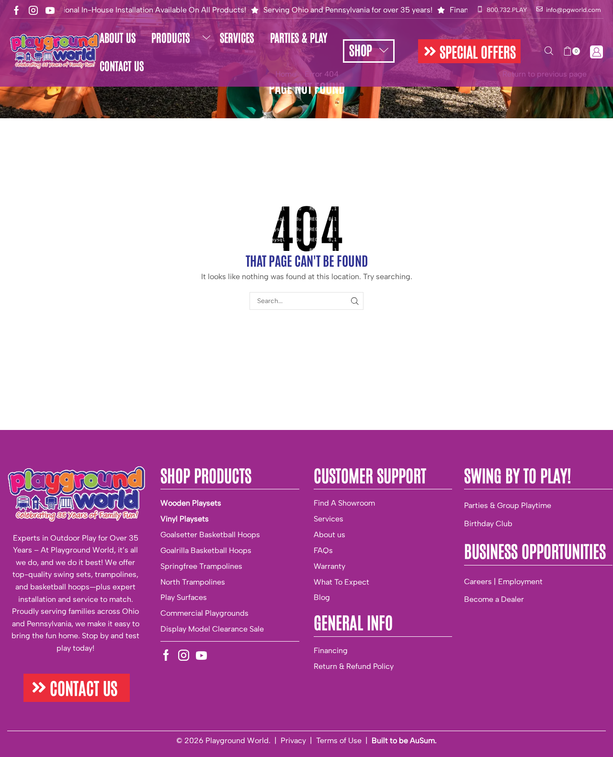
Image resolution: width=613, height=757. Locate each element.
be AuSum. (418, 740)
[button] (469, 51)
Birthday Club (488, 523)
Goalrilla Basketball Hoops (205, 550)
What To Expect (341, 582)
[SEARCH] (354, 301)
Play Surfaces (183, 597)
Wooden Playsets (190, 503)
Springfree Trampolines (201, 566)
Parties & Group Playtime (507, 505)
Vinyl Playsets (184, 518)
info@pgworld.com (573, 9)
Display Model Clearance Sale (212, 628)
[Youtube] (50, 10)
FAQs (323, 550)
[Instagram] (33, 10)
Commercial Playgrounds (204, 613)
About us (329, 534)
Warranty (329, 566)
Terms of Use (339, 740)
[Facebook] (16, 10)
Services (328, 518)
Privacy (293, 740)
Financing (331, 650)
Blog (322, 597)
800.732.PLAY (507, 9)
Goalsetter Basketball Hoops (210, 534)
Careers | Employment (503, 581)
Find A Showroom (344, 503)
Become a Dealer (494, 599)
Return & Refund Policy (354, 666)
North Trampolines (192, 582)
